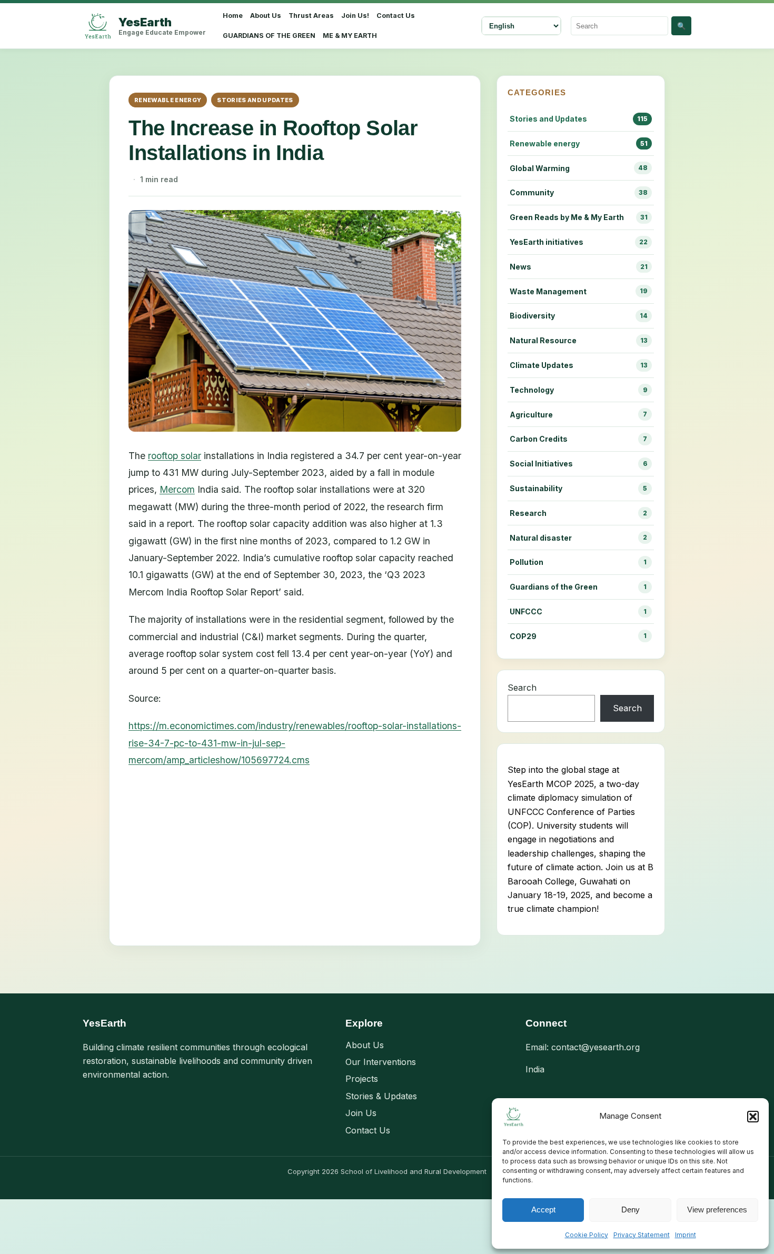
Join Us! (355, 15)
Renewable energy (167, 100)
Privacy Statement (641, 1235)
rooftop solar (174, 455)
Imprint (685, 1235)
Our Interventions (380, 1062)
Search (522, 687)
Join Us (360, 1113)
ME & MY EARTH (350, 35)
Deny (630, 1209)
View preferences (717, 1209)
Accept (543, 1209)
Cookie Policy (586, 1235)
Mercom (177, 489)
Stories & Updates (381, 1096)
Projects (361, 1078)
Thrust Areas (311, 15)
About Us (265, 15)
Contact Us (395, 15)
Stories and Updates (255, 100)
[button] (753, 1116)
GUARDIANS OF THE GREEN (269, 35)
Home (233, 15)
